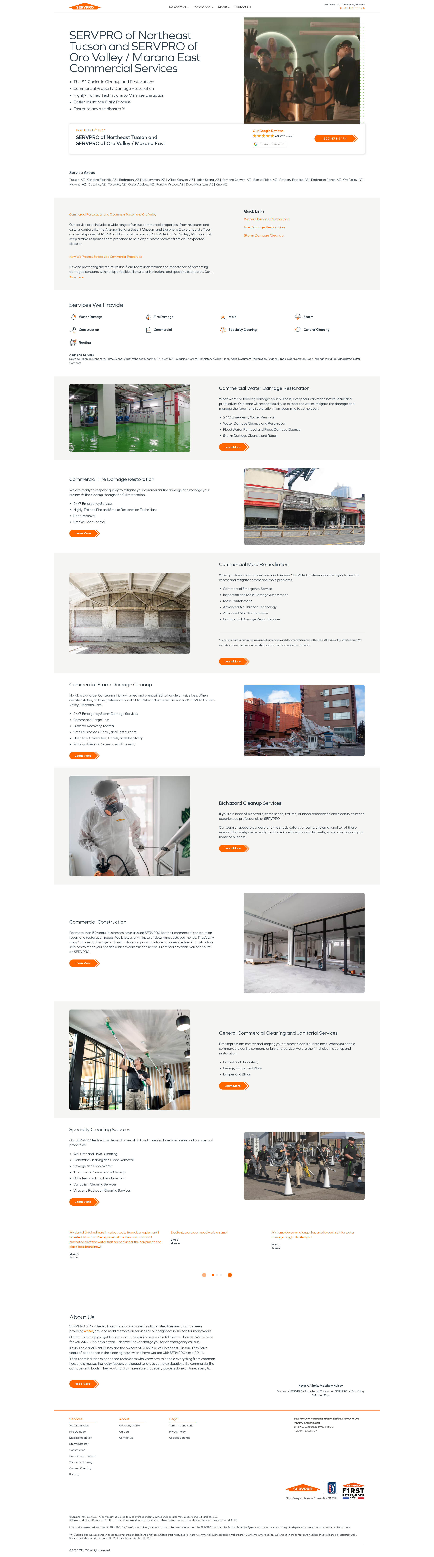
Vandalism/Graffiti (348, 358)
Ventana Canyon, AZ (236, 180)
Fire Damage (77, 1431)
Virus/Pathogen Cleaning (139, 358)
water (88, 1331)
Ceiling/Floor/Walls (225, 358)
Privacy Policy (177, 1431)
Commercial (201, 7)
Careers (124, 1431)
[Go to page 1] (213, 1275)
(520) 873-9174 (352, 8)
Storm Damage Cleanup (264, 235)
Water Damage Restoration (266, 219)
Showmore (76, 277)
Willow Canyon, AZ (180, 180)
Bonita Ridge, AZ (265, 180)
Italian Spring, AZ (207, 180)
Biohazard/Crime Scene (107, 358)
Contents (75, 363)
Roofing (74, 1474)
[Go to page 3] (221, 1275)
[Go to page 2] (217, 1275)
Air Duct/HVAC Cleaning (171, 358)
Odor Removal (296, 358)
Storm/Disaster (78, 1443)
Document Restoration (252, 358)
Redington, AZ (129, 180)
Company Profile (129, 1425)
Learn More (232, 447)
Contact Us (242, 7)
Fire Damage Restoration (264, 227)
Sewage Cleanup (80, 358)
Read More (82, 1384)
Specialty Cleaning (81, 1462)
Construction (77, 1450)
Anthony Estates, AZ (294, 180)
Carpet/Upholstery (200, 358)
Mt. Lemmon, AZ (153, 180)
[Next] (230, 1275)
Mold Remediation (80, 1437)
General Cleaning (80, 1468)
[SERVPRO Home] (85, 6)
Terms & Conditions (181, 1425)
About (222, 7)
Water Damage (79, 1425)
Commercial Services (82, 1456)
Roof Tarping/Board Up (321, 358)
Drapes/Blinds (277, 358)
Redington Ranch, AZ (326, 180)
